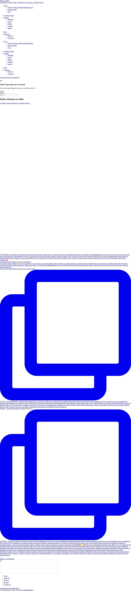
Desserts (10, 26)
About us (6, 34)
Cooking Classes (9, 15)
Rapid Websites (28, 590)
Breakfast (10, 19)
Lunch (10, 21)
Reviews (10, 36)
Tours (5, 6)
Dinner (10, 24)
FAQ (9, 12)
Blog (5, 32)
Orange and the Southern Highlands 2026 (20, 7)
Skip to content (4, 1)
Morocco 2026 (12, 10)
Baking (10, 28)
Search (2, 91)
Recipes (6, 18)
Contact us (11, 38)
